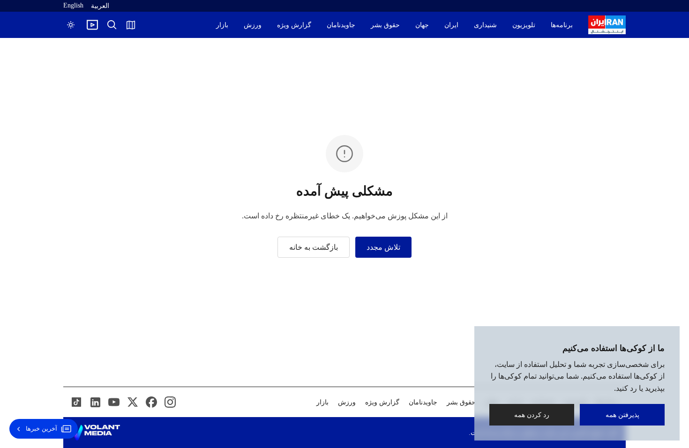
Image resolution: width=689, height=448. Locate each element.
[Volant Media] (95, 433)
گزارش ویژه (294, 25)
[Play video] (92, 24)
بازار (222, 25)
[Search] (112, 25)
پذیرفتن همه (622, 414)
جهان (422, 25)
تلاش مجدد (383, 247)
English (73, 5)
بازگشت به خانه (313, 247)
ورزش (253, 25)
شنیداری (485, 25)
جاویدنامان (341, 25)
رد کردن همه (531, 414)
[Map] (130, 25)
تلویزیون (523, 25)
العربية (100, 5)
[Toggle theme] (70, 24)
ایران (451, 25)
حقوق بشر (385, 25)
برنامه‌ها (562, 25)
